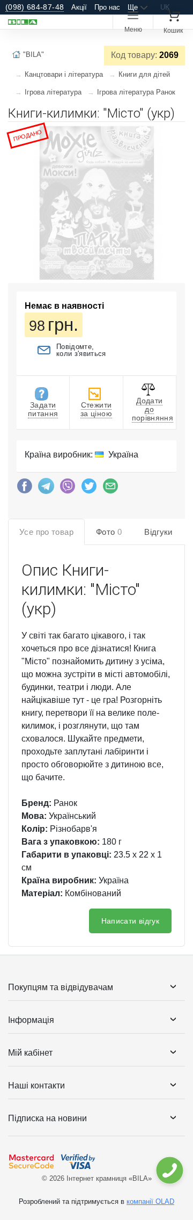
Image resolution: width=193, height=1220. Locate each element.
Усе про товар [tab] (46, 531)
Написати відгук (130, 921)
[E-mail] (110, 488)
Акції (79, 7)
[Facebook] (25, 488)
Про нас (107, 7)
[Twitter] (89, 488)
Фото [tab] (109, 531)
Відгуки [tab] (158, 531)
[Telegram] (46, 488)
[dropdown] (169, 1170)
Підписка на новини (47, 1118)
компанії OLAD (150, 1201)
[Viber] (68, 488)
